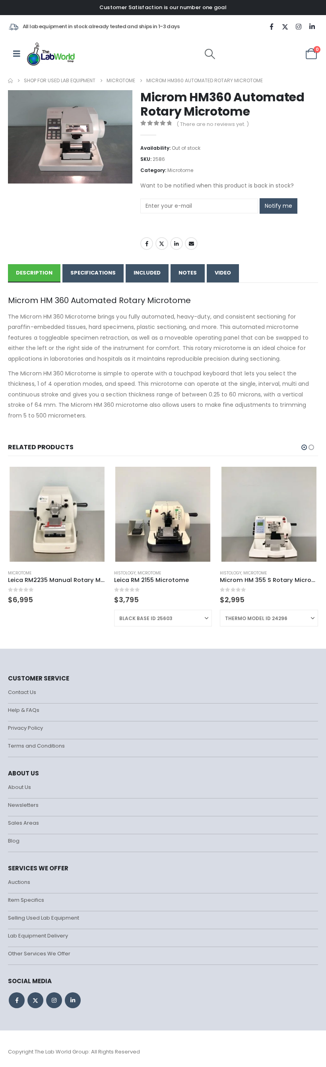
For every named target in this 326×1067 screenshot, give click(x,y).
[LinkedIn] (312, 26)
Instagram (54, 1000)
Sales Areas (23, 823)
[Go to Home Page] (10, 80)
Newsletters (23, 805)
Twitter (161, 243)
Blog (13, 841)
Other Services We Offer (39, 953)
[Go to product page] (57, 514)
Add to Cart (199, 479)
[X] (285, 26)
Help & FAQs (23, 710)
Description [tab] (34, 272)
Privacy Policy (25, 728)
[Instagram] (298, 26)
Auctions (19, 882)
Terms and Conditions (36, 746)
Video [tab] (223, 272)
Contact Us (22, 692)
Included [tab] (147, 272)
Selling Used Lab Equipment (43, 918)
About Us (19, 787)
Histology (125, 573)
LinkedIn (176, 243)
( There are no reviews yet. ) (213, 124)
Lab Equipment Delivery (38, 935)
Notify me (278, 206)
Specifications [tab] (93, 272)
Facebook (146, 243)
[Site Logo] (51, 54)
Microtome (180, 170)
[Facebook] (271, 26)
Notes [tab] (188, 272)
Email (191, 243)
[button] (210, 54)
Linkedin (73, 1000)
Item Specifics (26, 900)
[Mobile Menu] (16, 53)
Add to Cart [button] (93, 479)
